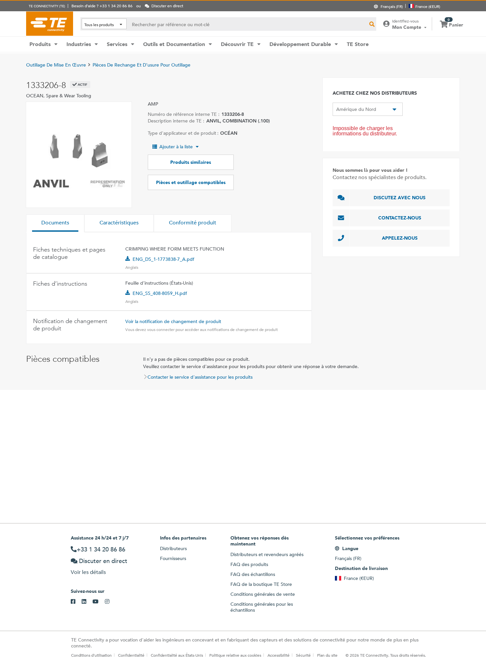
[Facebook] (76, 602)
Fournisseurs (173, 558)
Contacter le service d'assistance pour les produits (200, 377)
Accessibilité (278, 655)
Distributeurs (173, 548)
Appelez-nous (400, 238)
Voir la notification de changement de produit (173, 321)
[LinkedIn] (87, 602)
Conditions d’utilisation (91, 655)
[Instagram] (110, 602)
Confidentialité (131, 655)
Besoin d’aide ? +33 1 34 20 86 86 (102, 5)
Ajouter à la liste (176, 147)
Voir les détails (88, 572)
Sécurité (303, 655)
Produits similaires (190, 162)
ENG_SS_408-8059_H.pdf (160, 293)
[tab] (55, 223)
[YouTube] (99, 602)
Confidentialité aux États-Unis (177, 655)
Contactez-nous (399, 218)
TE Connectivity (49, 23)
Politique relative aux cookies (235, 655)
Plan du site (327, 655)
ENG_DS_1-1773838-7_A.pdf (163, 259)
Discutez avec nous (399, 198)
